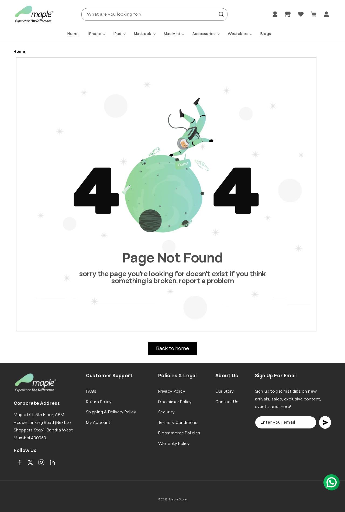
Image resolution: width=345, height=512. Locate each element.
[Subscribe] (325, 422)
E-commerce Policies (179, 433)
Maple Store (178, 499)
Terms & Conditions (178, 422)
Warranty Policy (174, 444)
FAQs (91, 391)
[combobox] (154, 14)
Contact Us (227, 402)
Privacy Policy (171, 391)
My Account (98, 422)
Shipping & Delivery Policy (111, 412)
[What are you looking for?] (221, 14)
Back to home (172, 348)
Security (166, 412)
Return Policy (99, 402)
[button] (98, 34)
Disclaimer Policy (175, 402)
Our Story (224, 391)
